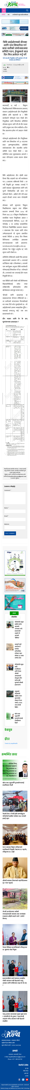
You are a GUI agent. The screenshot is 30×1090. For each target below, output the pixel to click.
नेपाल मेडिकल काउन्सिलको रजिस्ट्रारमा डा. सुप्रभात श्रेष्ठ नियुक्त (15, 948)
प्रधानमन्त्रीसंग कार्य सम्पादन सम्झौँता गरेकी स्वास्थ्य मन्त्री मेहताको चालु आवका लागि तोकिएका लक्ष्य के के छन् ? (15, 982)
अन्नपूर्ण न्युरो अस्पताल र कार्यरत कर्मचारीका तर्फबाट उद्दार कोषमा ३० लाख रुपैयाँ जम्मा (19, 651)
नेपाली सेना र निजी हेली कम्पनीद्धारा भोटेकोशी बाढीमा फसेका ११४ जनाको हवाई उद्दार (14, 816)
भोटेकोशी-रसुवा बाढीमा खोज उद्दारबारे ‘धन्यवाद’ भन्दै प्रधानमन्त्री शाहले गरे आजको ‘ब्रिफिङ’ (19, 630)
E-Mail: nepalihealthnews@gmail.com (15, 1057)
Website (6, 524)
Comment (7, 490)
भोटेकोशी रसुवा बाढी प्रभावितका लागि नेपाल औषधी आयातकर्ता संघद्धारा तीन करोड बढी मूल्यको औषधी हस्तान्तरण (19, 674)
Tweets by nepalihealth (11, 743)
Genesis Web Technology (23, 1088)
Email (6, 516)
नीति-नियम (25, 1071)
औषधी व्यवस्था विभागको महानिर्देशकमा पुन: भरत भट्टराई (15, 881)
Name (6, 508)
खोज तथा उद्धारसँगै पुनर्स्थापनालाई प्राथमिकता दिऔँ (19, 718)
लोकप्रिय (14, 617)
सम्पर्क (26, 1076)
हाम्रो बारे (26, 1073)
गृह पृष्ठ (26, 1068)
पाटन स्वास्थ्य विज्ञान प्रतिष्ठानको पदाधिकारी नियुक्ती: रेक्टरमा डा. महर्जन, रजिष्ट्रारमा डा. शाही (15, 849)
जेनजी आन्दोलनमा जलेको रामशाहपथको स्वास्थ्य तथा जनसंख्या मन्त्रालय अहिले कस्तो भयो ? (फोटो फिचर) (14, 915)
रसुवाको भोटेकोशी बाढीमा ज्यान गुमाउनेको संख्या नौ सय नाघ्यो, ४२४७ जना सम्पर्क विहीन (18, 699)
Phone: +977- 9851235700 (15, 1059)
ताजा (14, 613)
